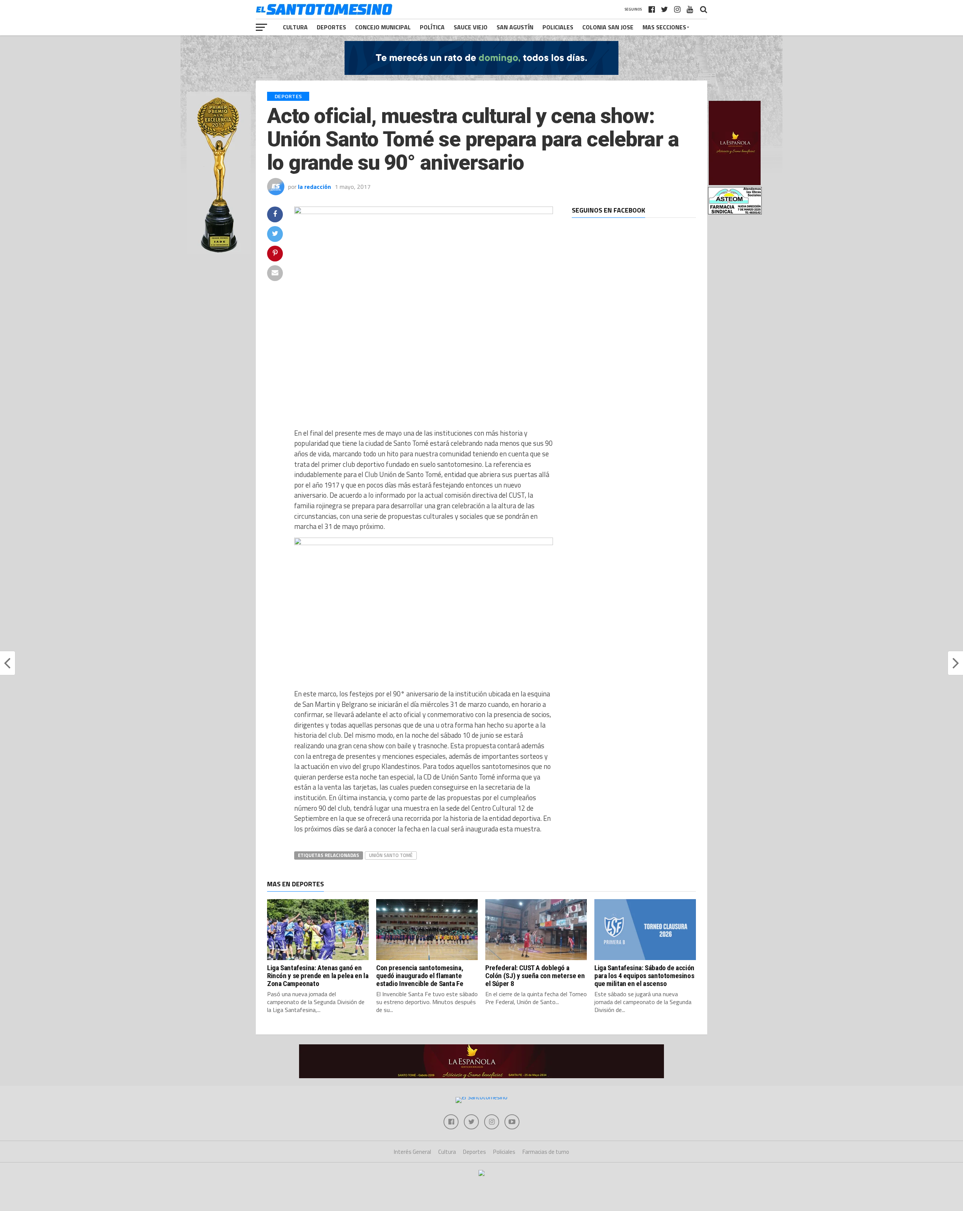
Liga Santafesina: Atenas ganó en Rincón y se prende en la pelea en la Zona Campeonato (317, 975)
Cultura (295, 27)
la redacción (314, 186)
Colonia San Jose (607, 27)
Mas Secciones (664, 27)
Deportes (331, 27)
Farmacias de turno (546, 1151)
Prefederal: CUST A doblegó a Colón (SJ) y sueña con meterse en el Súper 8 (535, 975)
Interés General (412, 1151)
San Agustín (515, 27)
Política (432, 27)
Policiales (557, 27)
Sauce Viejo (471, 27)
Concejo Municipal (383, 27)
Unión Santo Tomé (391, 855)
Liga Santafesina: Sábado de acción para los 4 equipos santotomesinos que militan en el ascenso (644, 975)
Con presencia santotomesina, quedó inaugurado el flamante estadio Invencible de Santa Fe (419, 975)
